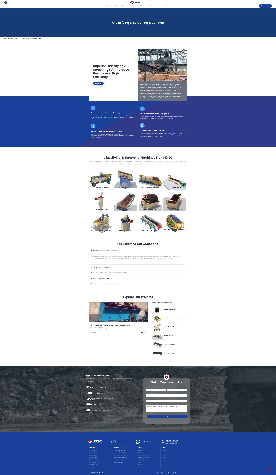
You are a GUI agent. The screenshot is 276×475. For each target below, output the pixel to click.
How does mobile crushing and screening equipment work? (109, 273)
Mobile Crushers (168, 335)
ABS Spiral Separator (170, 309)
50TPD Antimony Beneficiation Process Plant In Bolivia (110, 325)
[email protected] (121, 441)
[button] (137, 250)
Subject (148, 399)
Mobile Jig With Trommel (171, 327)
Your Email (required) (172, 387)
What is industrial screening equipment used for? (106, 284)
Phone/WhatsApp (150, 393)
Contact (167, 6)
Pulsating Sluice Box (169, 344)
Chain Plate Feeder (169, 353)
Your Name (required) (151, 387)
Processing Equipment (15, 38)
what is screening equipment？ (101, 267)
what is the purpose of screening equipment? (105, 250)
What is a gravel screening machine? (103, 278)
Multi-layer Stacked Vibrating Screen (175, 318)
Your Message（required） (152, 404)
